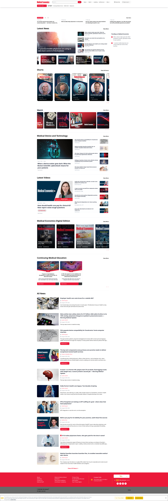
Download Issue (46, 246)
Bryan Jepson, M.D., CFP (79, 205)
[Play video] (54, 191)
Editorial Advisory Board (61, 477)
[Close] (165, 497)
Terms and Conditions (60, 480)
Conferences (101, 2)
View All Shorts (105, 70)
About (38, 477)
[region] (84, 498)
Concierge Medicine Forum (58, 5)
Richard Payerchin (78, 184)
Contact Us (39, 480)
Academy (96, 2)
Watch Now (42, 210)
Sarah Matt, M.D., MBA (79, 191)
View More (128, 17)
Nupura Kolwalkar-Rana (67, 354)
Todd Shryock (77, 142)
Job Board (57, 479)
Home (129, 490)
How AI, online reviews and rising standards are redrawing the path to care (93, 22)
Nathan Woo (64, 420)
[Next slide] (108, 129)
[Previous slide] (106, 129)
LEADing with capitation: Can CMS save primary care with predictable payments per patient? (118, 22)
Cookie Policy (13, 499)
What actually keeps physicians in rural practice (70, 21)
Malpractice (72, 5)
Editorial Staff (40, 482)
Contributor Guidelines (60, 482)
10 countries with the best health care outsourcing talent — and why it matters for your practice (45, 22)
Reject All (130, 498)
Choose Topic (41, 5)
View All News (72, 468)
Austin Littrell (77, 198)
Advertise (39, 479)
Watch (90, 2)
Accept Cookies (139, 498)
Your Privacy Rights (77, 482)
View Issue (40, 246)
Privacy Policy (75, 477)
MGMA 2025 (66, 5)
